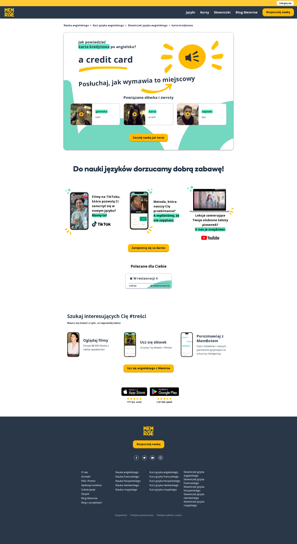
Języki (190, 12)
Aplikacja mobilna (91, 485)
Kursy (204, 12)
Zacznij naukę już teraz (148, 137)
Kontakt (85, 476)
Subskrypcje (88, 489)
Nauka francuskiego (127, 476)
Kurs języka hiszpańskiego (164, 481)
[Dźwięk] (192, 56)
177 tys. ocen (134, 401)
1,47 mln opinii (164, 401)
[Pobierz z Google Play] (164, 391)
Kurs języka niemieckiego (164, 485)
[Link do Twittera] (144, 457)
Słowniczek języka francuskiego (194, 481)
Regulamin (121, 515)
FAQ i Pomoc (88, 481)
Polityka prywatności (142, 515)
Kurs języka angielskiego (108, 25)
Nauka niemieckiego (127, 485)
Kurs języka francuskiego (164, 476)
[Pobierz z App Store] (134, 391)
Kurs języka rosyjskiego (163, 489)
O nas (84, 472)
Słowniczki (222, 12)
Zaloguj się (285, 3)
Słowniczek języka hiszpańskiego (194, 488)
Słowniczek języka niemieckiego (194, 496)
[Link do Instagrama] (160, 457)
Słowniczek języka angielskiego (148, 25)
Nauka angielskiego (76, 25)
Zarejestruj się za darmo (148, 248)
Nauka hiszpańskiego (128, 481)
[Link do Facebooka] (136, 457)
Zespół (85, 494)
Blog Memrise (247, 12)
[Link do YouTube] (152, 457)
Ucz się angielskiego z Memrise (148, 368)
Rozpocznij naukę (278, 12)
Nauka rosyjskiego (126, 489)
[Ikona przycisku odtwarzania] (81, 114)
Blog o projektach (91, 502)
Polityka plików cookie (169, 515)
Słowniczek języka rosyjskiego (194, 503)
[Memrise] (9, 12)
